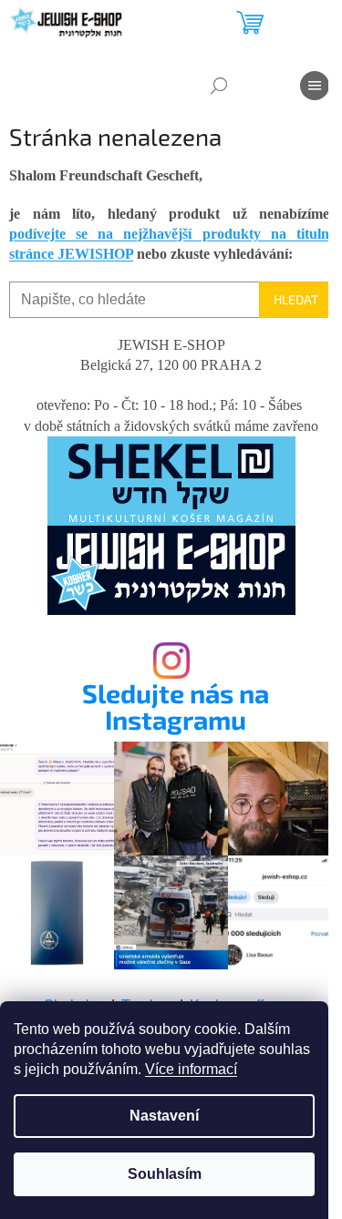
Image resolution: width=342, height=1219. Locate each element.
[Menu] (314, 85)
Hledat (296, 299)
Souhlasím (165, 1174)
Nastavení (164, 1115)
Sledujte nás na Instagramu (175, 707)
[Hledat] (219, 85)
